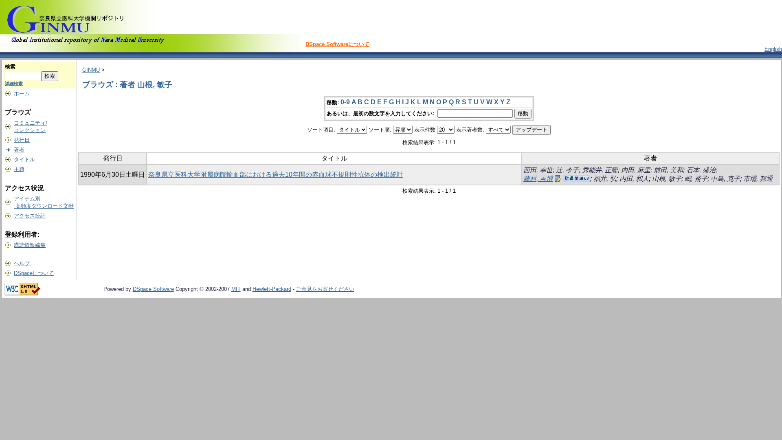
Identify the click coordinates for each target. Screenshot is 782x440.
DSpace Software (153, 289)
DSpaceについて (34, 273)
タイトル (24, 159)
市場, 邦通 (758, 178)
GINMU (91, 70)
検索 (10, 67)
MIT (236, 289)
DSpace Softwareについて (337, 44)
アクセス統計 (30, 216)
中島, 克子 (725, 178)
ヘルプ (22, 263)
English (773, 49)
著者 (19, 150)
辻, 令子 (567, 170)
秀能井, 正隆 (600, 170)
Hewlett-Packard (272, 289)
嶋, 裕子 (696, 178)
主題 (19, 169)
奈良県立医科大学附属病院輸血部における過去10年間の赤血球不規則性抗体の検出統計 (275, 174)
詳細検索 (14, 83)
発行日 (22, 140)
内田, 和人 (634, 178)
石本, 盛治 (701, 170)
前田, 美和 (668, 170)
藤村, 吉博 (538, 178)
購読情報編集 (30, 245)
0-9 (345, 102)
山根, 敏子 (666, 178)
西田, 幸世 (538, 170)
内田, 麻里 (635, 170)
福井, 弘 (604, 178)
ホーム (22, 93)
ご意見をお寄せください (325, 289)
